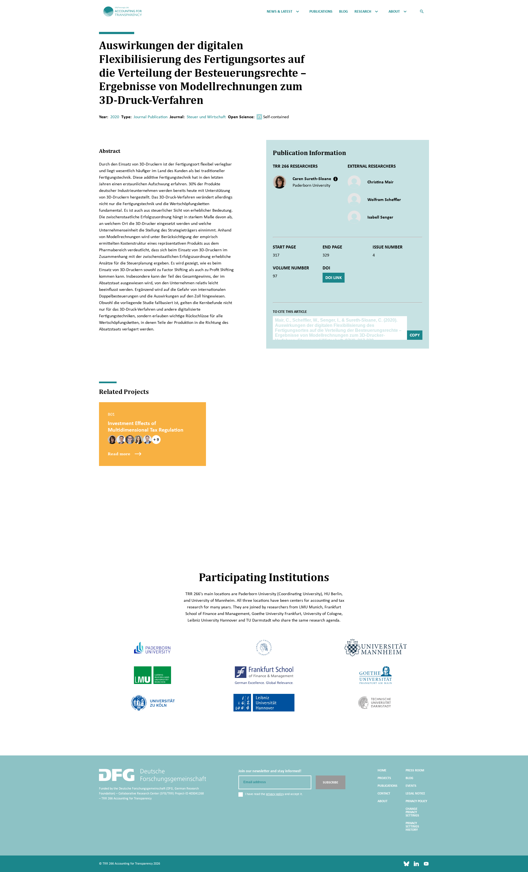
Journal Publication (150, 116)
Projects (384, 778)
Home (382, 770)
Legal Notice (415, 793)
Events (411, 785)
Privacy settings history (412, 826)
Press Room (415, 770)
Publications (320, 11)
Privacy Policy (416, 801)
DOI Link (333, 277)
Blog (343, 11)
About (394, 11)
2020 (114, 116)
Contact (384, 793)
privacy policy (275, 794)
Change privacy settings (412, 812)
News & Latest (279, 11)
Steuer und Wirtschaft (206, 116)
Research (362, 11)
